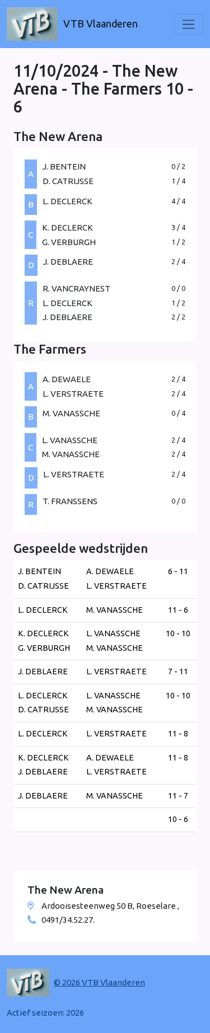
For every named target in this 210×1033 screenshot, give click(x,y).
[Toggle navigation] (188, 24)
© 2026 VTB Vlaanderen (99, 982)
